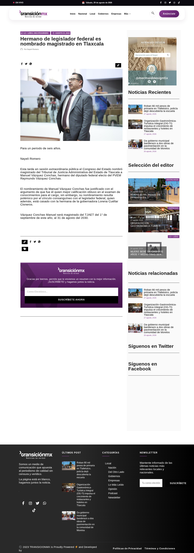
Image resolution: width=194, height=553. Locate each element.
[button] (25, 249)
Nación (112, 467)
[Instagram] (165, 2)
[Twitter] (170, 2)
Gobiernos (103, 14)
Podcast (112, 493)
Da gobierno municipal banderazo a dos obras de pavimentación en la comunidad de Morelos (159, 144)
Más (126, 14)
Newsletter (114, 497)
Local (92, 14)
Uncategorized (41, 33)
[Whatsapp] (174, 2)
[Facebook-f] (161, 2)
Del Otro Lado (116, 472)
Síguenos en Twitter (151, 346)
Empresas (116, 14)
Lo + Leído (28, 33)
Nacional (82, 14)
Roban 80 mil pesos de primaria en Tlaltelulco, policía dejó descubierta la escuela (161, 108)
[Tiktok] (179, 2)
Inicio (72, 14)
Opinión (112, 489)
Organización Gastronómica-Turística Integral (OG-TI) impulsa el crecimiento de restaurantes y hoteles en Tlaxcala (160, 126)
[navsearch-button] (153, 13)
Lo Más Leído (116, 484)
